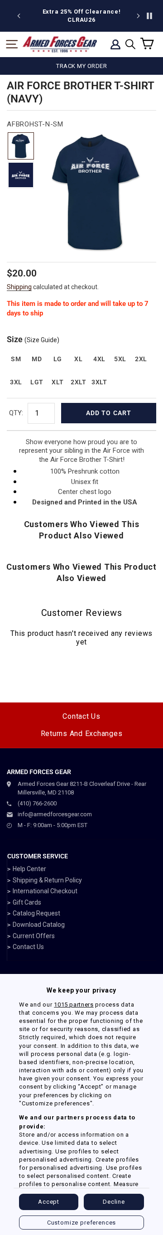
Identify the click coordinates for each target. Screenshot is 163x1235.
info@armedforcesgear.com (55, 814)
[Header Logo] (60, 44)
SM (16, 359)
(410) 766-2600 (37, 803)
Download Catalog (39, 924)
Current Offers (34, 936)
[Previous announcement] (19, 16)
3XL (16, 382)
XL (78, 359)
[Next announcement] (138, 16)
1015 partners (73, 1004)
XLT (57, 382)
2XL (141, 359)
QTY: (16, 413)
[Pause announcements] (149, 15)
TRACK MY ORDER (81, 66)
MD (37, 359)
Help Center (29, 868)
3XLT (99, 382)
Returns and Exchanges (82, 733)
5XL (120, 359)
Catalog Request (36, 913)
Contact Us (81, 716)
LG (57, 359)
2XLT (78, 382)
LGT (36, 382)
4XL (99, 359)
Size (33, 339)
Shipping (19, 287)
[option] (81, 16)
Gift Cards (27, 902)
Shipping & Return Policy (47, 880)
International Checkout (45, 891)
